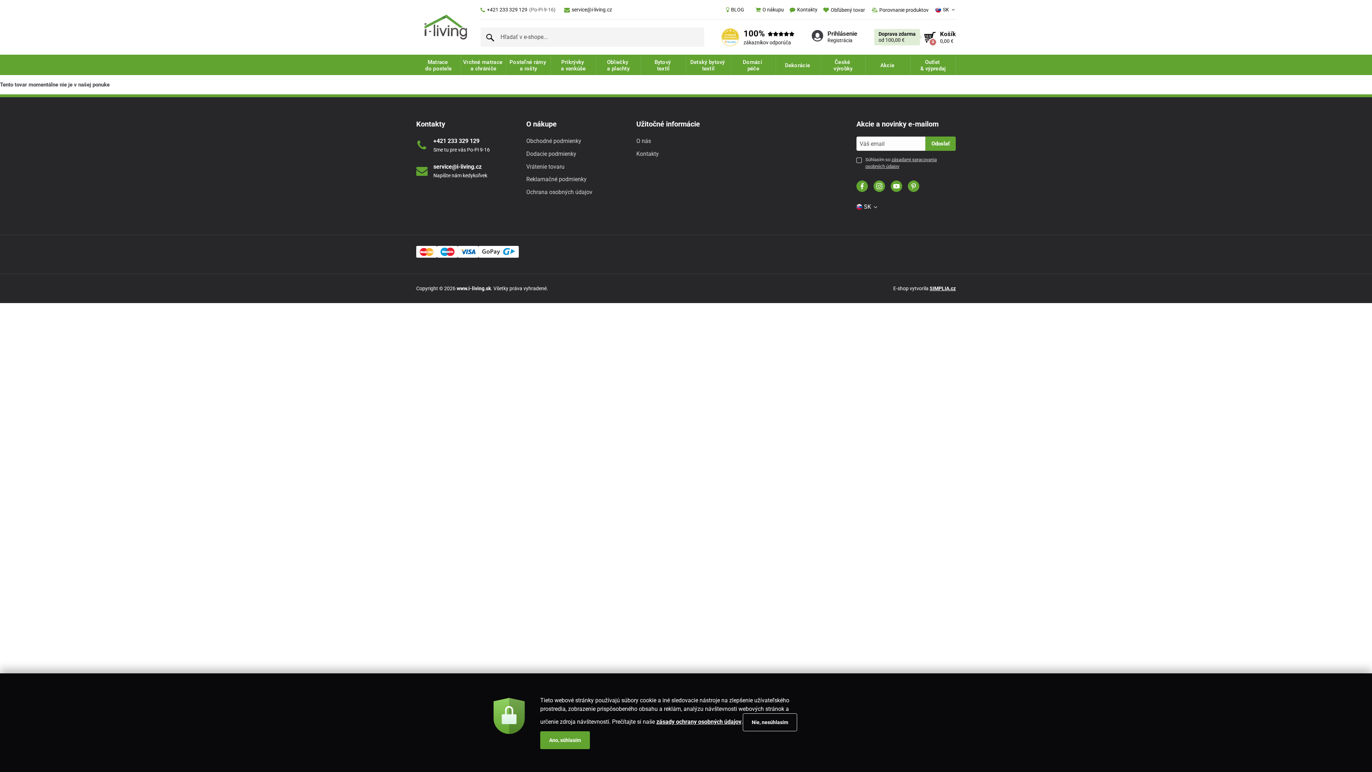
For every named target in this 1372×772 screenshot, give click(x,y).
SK (946, 10)
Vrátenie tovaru (545, 166)
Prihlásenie (842, 33)
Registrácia (839, 40)
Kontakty (647, 153)
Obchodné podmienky (553, 141)
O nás (643, 141)
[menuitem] (735, 9)
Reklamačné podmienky (556, 179)
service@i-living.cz (592, 10)
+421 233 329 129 (521, 10)
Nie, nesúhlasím (770, 722)
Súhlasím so (901, 163)
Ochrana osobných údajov (559, 192)
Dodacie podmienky (551, 153)
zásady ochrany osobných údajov (698, 721)
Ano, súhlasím (565, 740)
